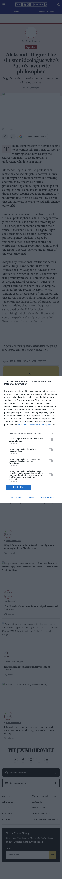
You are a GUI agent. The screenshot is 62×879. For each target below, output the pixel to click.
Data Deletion (15, 497)
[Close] (56, 382)
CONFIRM (18, 487)
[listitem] (31, 433)
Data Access (31, 497)
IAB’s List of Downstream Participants (34, 424)
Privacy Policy (47, 497)
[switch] (51, 439)
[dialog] (31, 439)
